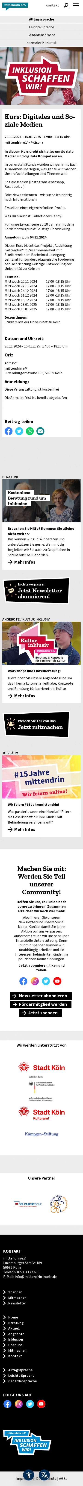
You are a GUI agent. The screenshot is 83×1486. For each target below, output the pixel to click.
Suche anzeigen (66, 5)
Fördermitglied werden (43, 1004)
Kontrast (42, 42)
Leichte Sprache (41, 27)
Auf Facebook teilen (9, 431)
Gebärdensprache (41, 35)
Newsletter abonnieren (43, 996)
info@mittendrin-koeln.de (36, 1276)
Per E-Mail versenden (40, 431)
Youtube (58, 981)
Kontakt (52, 5)
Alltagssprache (41, 19)
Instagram (36, 981)
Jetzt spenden (43, 1013)
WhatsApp (30, 431)
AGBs (63, 1478)
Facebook (24, 981)
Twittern (19, 431)
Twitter (47, 981)
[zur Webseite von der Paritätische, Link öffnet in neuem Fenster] (27, 1204)
